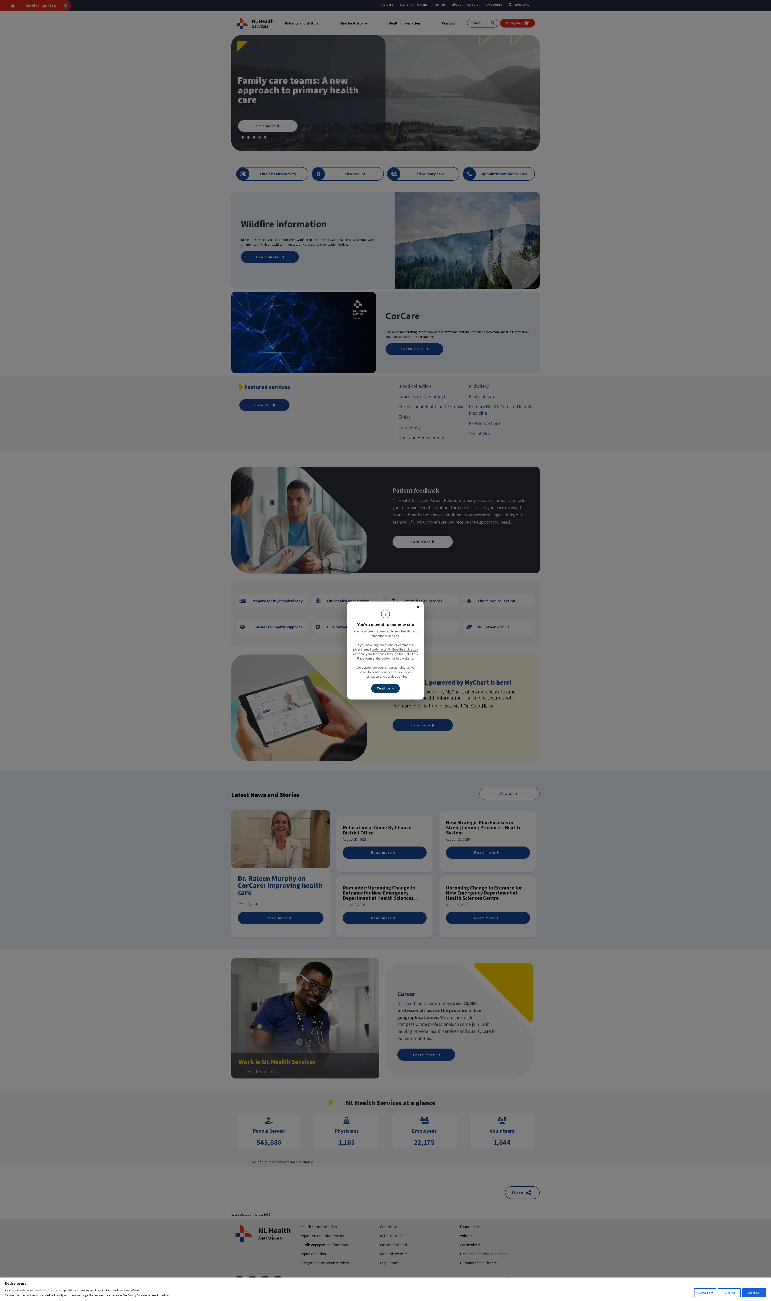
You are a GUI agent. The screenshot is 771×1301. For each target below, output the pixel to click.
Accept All (754, 1293)
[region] (385, 1289)
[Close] (418, 607)
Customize (703, 1293)
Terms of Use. (131, 1290)
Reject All (729, 1293)
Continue (383, 688)
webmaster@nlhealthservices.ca (395, 649)
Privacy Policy (136, 1295)
